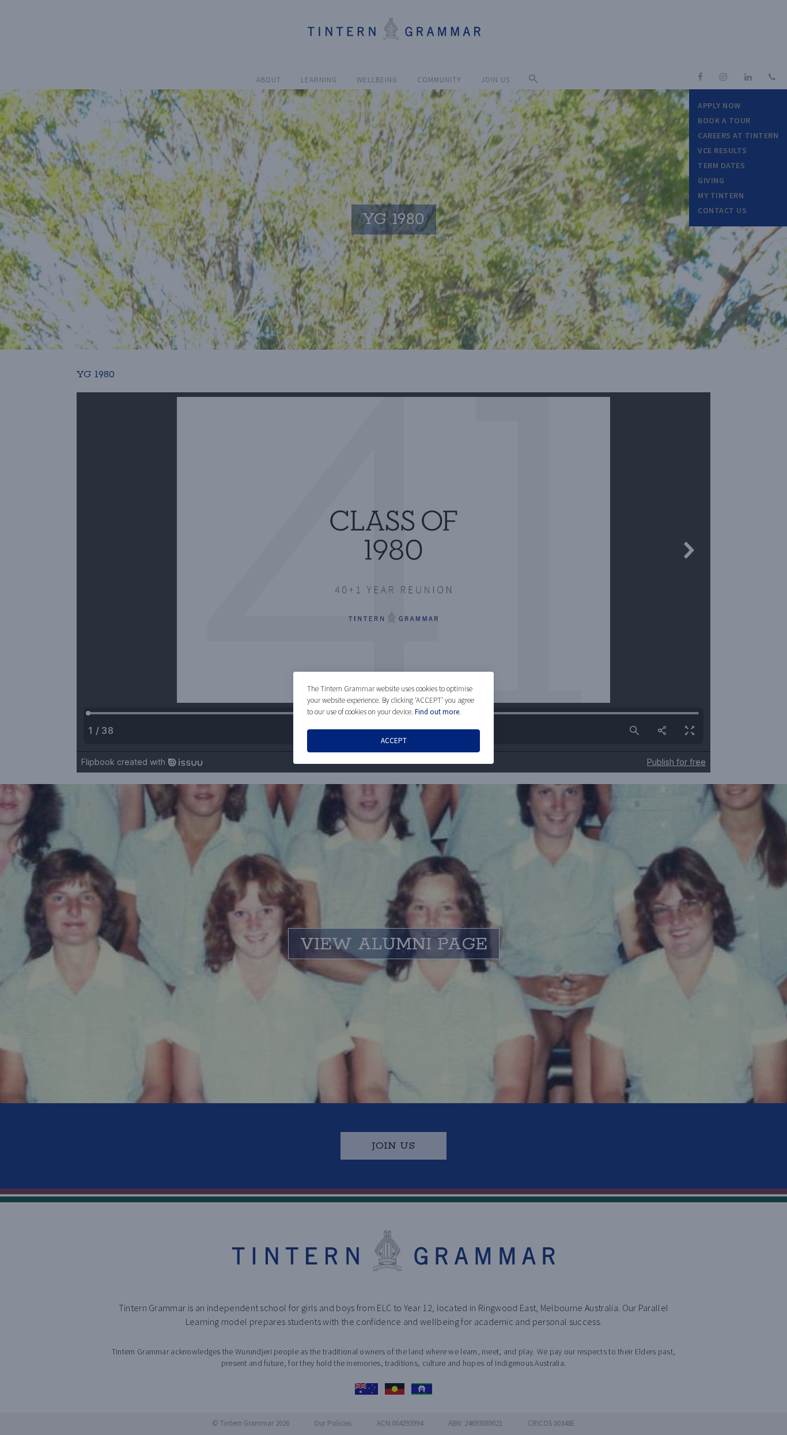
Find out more (437, 712)
